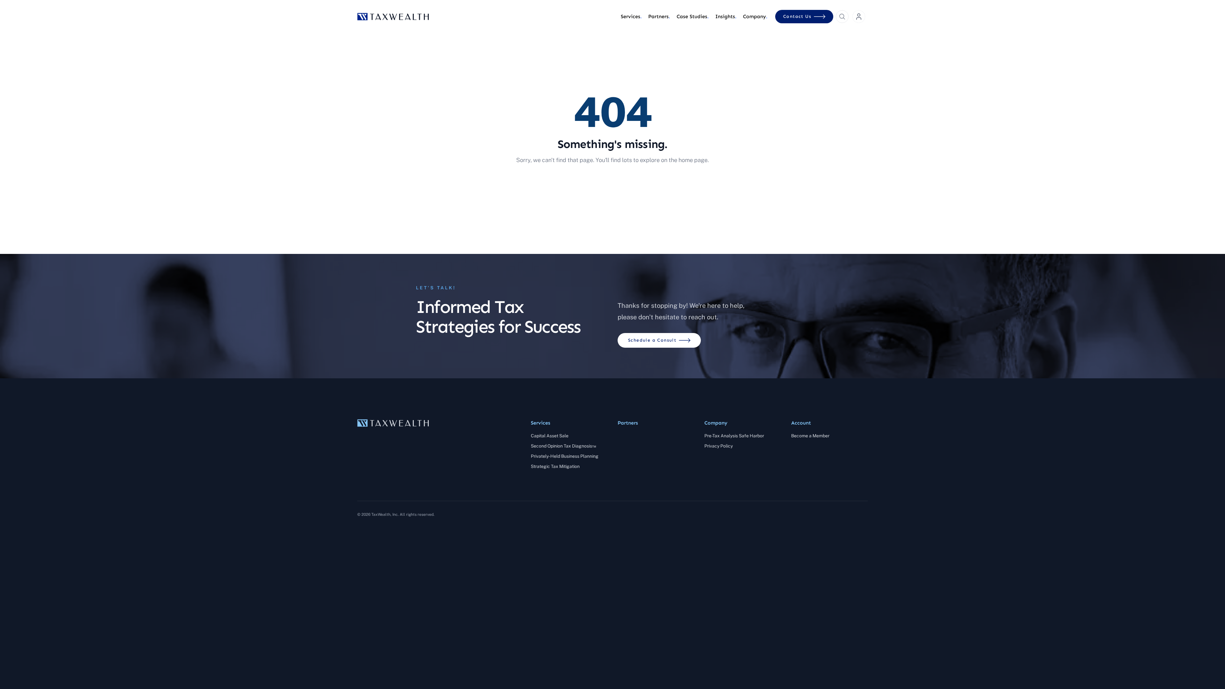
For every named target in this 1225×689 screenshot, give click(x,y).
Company (715, 423)
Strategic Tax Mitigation (555, 466)
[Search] (842, 16)
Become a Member (810, 435)
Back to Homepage (613, 181)
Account (801, 423)
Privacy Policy (718, 445)
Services (540, 423)
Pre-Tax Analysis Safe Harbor (734, 435)
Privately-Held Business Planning (564, 456)
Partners (628, 423)
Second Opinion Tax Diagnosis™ (563, 445)
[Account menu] (858, 16)
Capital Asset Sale (549, 435)
